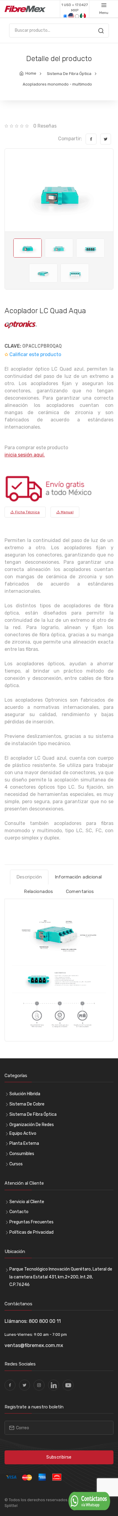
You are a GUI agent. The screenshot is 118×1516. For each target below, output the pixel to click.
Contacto (18, 1211)
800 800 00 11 (45, 1321)
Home (30, 73)
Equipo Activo (22, 1133)
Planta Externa (24, 1143)
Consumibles (21, 1153)
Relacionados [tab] (38, 891)
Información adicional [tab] (78, 877)
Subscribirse (58, 1457)
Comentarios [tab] (80, 891)
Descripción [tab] (29, 877)
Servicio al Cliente (26, 1201)
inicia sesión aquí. (25, 455)
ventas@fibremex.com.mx (34, 1345)
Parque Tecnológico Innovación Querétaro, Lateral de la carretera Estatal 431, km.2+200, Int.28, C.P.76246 (60, 1277)
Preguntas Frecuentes (31, 1222)
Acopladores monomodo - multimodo (57, 84)
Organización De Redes (31, 1124)
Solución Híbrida (24, 1093)
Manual (67, 512)
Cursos (16, 1164)
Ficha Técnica (27, 512)
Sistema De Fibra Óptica (69, 73)
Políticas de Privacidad (31, 1232)
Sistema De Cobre (26, 1104)
